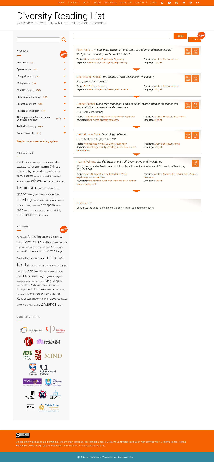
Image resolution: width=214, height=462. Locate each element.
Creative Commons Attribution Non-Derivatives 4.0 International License (146, 441)
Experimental (179, 116)
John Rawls (34, 271)
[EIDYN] (55, 400)
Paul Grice (56, 285)
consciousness (25, 175)
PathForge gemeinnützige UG (62, 445)
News (61, 3)
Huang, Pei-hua (86, 161)
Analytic (158, 59)
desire (42, 176)
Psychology (121, 144)
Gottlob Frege (38, 258)
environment (24, 181)
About (154, 3)
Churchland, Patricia (89, 76)
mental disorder (100, 120)
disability (48, 176)
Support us (141, 3)
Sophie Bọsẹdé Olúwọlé (40, 293)
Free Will (88, 86)
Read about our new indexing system (37, 141)
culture (36, 176)
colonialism (39, 171)
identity (31, 194)
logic (36, 200)
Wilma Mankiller (35, 305)
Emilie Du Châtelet (48, 247)
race (20, 210)
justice (49, 194)
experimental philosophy (53, 181)
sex (27, 214)
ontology (27, 205)
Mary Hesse (40, 281)
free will (110, 89)
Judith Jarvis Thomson (53, 271)
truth (32, 215)
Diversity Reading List (61, 16)
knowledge (25, 200)
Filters (195, 39)
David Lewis (61, 242)
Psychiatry (119, 59)
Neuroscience (99, 86)
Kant (57, 194)
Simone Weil (21, 294)
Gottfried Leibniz (25, 258)
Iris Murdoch (53, 265)
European (167, 116)
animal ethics (47, 162)
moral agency (106, 62)
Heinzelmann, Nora (88, 134)
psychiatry (114, 120)
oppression (36, 205)
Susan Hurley (33, 298)
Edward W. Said (35, 247)
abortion (21, 162)
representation (38, 210)
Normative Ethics (106, 144)
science (21, 215)
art (55, 162)
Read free (195, 51)
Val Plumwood (48, 298)
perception (48, 205)
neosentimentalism (126, 147)
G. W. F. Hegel (55, 251)
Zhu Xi (60, 305)
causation (45, 167)
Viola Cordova (62, 299)
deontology (92, 147)
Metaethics (89, 59)
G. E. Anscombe (36, 251)
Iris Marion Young (36, 265)
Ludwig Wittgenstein (45, 276)
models (61, 200)
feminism (117, 180)
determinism (93, 62)
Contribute (110, 3)
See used (188, 51)
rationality (28, 210)
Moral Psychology (104, 59)
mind (54, 200)
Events (87, 3)
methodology (45, 200)
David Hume (47, 242)
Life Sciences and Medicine (97, 116)
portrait (58, 205)
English (158, 62)
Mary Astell (30, 281)
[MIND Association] (53, 360)
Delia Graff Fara (23, 247)
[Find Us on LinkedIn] (162, 2)
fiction (56, 188)
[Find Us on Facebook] (190, 2)
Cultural (193, 174)
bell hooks (45, 236)
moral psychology (107, 147)
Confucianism (94, 180)
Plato (36, 289)
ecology (57, 176)
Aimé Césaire (22, 237)
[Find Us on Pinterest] (169, 2)
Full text (195, 105)
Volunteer (126, 3)
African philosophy (34, 162)
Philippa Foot (24, 289)
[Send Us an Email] (197, 2)
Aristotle (34, 236)
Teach (97, 3)
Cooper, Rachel (86, 103)
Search (64, 39)
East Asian (149, 177)
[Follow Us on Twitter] (183, 2)
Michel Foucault (44, 285)
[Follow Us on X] (176, 3)
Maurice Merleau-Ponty (26, 285)
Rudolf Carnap (59, 289)
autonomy (107, 180)
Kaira (102, 445)
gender (22, 194)
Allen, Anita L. (85, 49)
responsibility (120, 62)
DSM (89, 120)
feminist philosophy (45, 188)
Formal (176, 144)
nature (20, 205)
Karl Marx (23, 276)
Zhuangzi (49, 304)
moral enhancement (86, 184)
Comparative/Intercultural (175, 174)
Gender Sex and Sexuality (96, 174)
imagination (39, 194)
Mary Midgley (53, 281)
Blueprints (74, 3)
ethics (103, 89)
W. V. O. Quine (22, 305)
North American (170, 59)
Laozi (34, 276)
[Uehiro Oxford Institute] (47, 375)
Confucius (31, 242)
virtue (38, 215)
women (45, 215)
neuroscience (121, 89)
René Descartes (45, 289)
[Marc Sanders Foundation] (48, 346)
